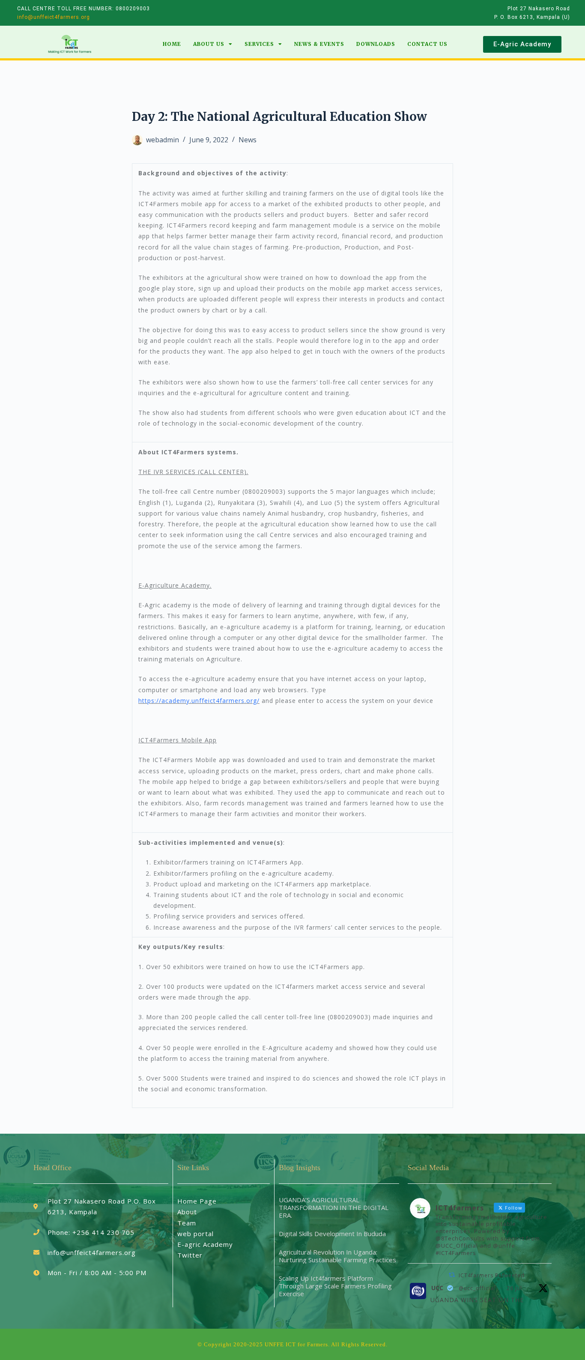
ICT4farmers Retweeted (492, 1275)
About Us (208, 44)
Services (259, 44)
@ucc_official (477, 1288)
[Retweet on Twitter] (452, 1275)
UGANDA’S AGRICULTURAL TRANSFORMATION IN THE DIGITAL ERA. (333, 1207)
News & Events (319, 44)
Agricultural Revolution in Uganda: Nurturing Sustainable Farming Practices (337, 1256)
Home (172, 44)
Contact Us (427, 44)
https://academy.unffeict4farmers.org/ (199, 701)
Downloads (375, 44)
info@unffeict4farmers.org (53, 17)
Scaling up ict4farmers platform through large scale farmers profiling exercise (335, 1286)
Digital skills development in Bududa (332, 1233)
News (248, 139)
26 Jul (514, 1288)
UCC (437, 1288)
